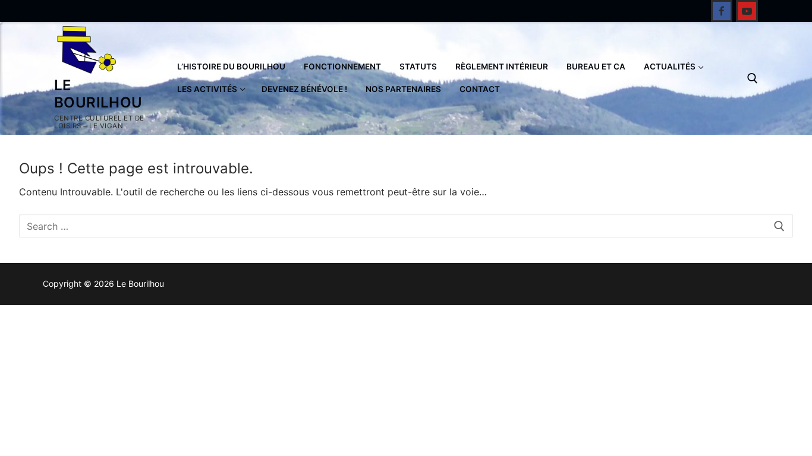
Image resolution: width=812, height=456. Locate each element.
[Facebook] (722, 11)
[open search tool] (752, 78)
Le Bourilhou (98, 94)
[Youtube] (747, 11)
